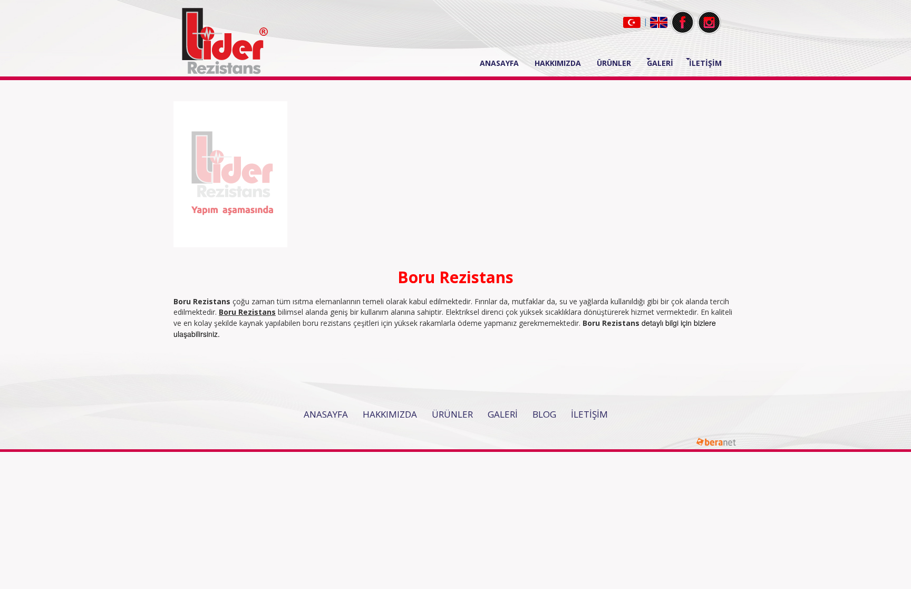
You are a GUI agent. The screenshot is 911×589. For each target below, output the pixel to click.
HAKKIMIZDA (558, 63)
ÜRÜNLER (452, 414)
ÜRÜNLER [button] (614, 63)
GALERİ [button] (660, 63)
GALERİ (503, 414)
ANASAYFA (503, 62)
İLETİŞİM (705, 63)
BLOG (544, 414)
